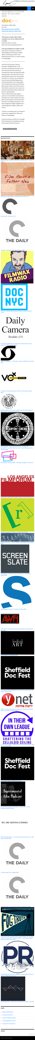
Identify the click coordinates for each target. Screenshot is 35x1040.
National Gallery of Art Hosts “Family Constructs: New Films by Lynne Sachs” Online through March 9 (17, 410)
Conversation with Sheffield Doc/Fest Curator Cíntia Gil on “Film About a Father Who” (17, 690)
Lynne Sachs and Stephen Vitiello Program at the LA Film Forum (17, 497)
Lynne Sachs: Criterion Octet (8, 216)
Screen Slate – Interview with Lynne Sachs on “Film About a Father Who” (16, 574)
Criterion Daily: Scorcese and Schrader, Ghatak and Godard (16, 906)
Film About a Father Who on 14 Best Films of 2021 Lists (15, 196)
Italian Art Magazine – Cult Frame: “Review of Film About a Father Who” (17, 361)
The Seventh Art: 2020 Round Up (9, 655)
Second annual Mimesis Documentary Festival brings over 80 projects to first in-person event (16, 344)
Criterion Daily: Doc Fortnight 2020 (10, 872)
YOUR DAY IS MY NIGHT (8, 1023)
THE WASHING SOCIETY (9, 1020)
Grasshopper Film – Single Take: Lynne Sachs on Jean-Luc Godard (17, 1001)
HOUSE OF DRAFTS (7, 1015)
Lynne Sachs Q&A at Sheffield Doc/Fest (11, 781)
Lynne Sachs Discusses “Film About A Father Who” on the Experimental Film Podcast (15, 807)
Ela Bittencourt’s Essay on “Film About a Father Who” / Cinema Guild (16, 160)
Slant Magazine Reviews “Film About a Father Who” (14, 609)
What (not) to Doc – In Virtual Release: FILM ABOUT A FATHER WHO (17, 543)
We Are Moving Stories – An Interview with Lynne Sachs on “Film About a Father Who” (17, 837)
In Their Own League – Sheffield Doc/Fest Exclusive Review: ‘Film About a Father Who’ (17, 745)
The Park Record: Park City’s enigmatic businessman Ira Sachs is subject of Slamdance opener (17, 975)
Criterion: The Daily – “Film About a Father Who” (13, 250)
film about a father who (10, 128)
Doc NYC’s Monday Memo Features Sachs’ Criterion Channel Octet (16, 311)
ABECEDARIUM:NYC (7, 1012)
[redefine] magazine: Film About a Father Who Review (14, 532)
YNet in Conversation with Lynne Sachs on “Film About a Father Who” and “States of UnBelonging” (17, 709)
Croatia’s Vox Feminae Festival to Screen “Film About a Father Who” (16, 391)
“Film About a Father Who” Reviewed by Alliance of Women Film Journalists (17, 629)
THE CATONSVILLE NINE (9, 1018)
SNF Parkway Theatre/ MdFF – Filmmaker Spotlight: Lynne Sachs (17, 462)
